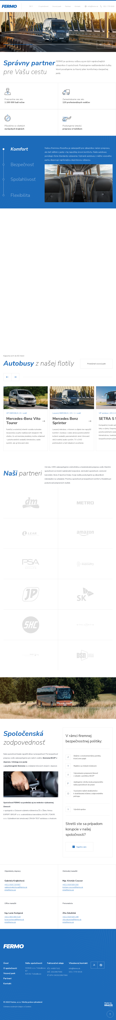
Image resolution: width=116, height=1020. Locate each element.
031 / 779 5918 (108, 6)
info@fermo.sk (93, 6)
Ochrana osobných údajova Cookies (17, 1006)
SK (30, 6)
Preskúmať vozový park (96, 364)
